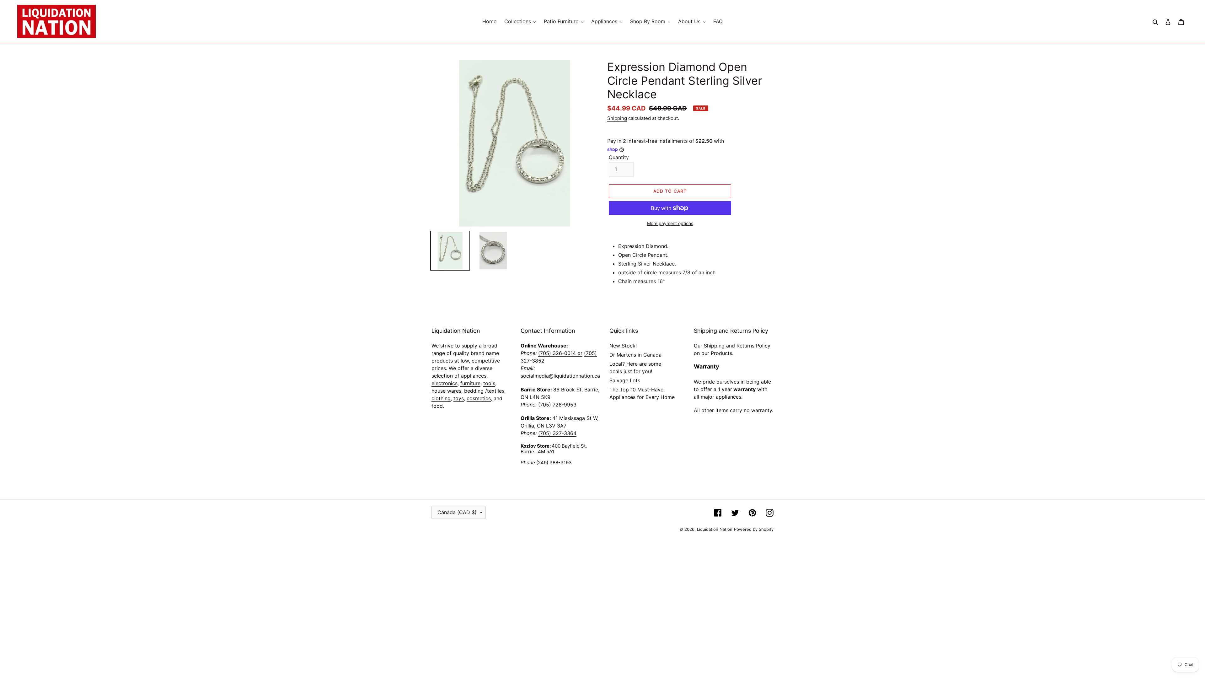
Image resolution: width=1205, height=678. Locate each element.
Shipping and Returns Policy (737, 345)
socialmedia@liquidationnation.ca (560, 376)
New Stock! (623, 345)
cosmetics (479, 398)
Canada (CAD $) (457, 512)
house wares (446, 391)
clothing (441, 398)
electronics (444, 383)
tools (489, 383)
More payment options (670, 223)
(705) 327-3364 (557, 433)
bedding (474, 391)
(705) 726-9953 (557, 404)
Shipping (617, 118)
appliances (473, 376)
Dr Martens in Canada (635, 355)
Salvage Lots (624, 380)
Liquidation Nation (714, 529)
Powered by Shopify (754, 529)
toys (458, 398)
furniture (470, 383)
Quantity (619, 157)
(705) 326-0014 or (560, 353)
